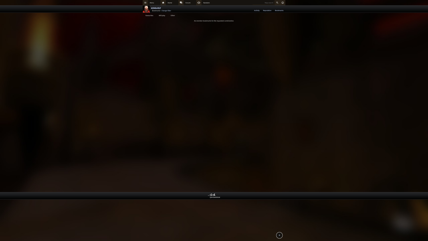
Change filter (166, 10)
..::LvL (212, 195)
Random (206, 3)
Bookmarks (279, 10)
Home (170, 3)
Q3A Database (215, 197)
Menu (152, 3)
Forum (187, 3)
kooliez (156, 8)
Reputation (267, 10)
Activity (256, 10)
